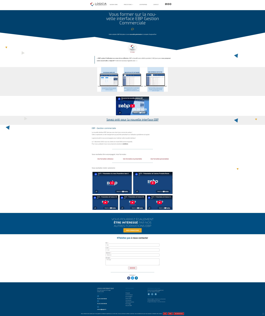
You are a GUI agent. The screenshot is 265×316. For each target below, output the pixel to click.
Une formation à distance (105, 159)
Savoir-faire (114, 4)
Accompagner (129, 296)
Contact (156, 4)
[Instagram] (152, 294)
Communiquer (129, 294)
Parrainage (128, 303)
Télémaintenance (130, 302)
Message (108, 257)
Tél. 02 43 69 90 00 (102, 303)
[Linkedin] (155, 294)
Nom (107, 242)
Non (170, 313)
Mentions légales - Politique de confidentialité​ (157, 299)
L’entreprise (143, 4)
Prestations (128, 4)
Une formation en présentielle (132, 159)
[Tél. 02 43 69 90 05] (98, 296)
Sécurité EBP (129, 305)
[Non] (263, 314)
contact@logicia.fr (101, 309)
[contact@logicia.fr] (98, 307)
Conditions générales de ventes (154, 300)
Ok (165, 313)
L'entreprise (128, 300)
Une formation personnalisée (160, 159)
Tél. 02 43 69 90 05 (102, 298)
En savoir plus (179, 313)
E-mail (107, 247)
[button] (128, 278)
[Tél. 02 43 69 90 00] (98, 301)
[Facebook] (149, 294)
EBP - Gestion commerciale (104, 128)
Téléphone (108, 252)
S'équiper (128, 293)
